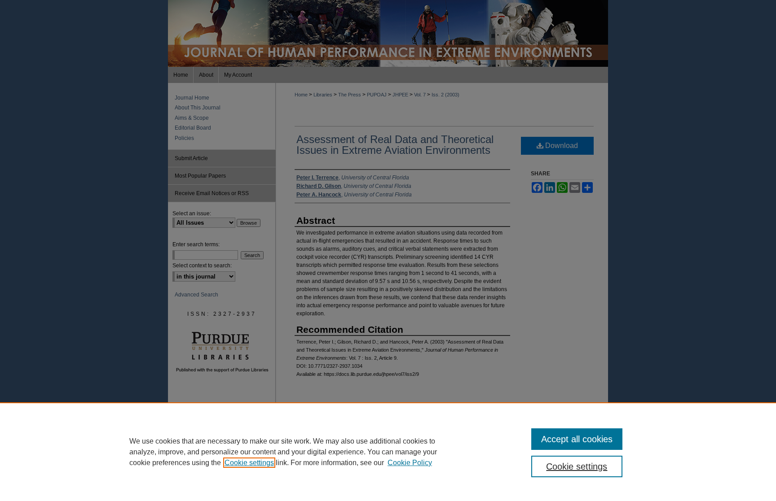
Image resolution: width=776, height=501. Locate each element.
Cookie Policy (410, 462)
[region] (388, 451)
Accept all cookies (577, 439)
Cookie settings (249, 462)
